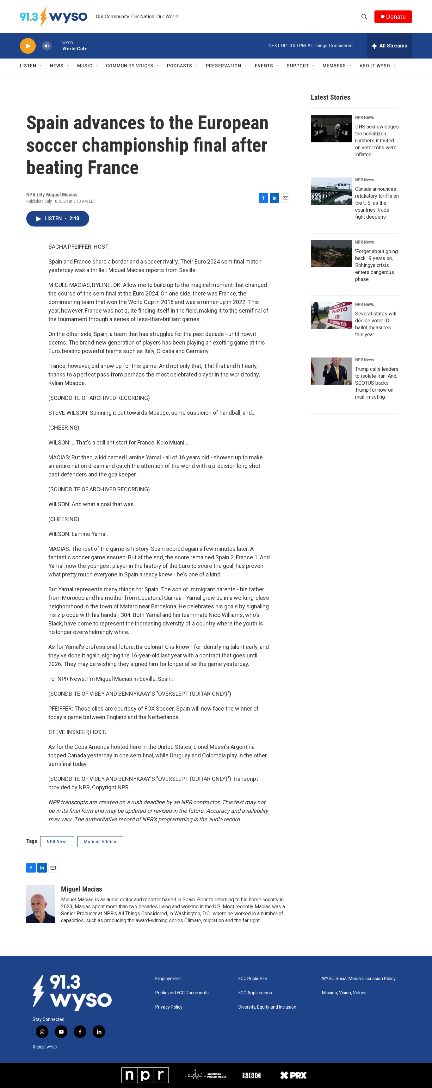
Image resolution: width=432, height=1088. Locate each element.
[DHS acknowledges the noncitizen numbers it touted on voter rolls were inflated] (331, 128)
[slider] (57, 45)
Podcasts (179, 65)
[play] (28, 46)
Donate (396, 16)
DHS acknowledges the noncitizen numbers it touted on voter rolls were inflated (377, 141)
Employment (168, 978)
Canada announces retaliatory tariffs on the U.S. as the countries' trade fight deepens (377, 203)
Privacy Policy (168, 1007)
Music (84, 65)
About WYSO (375, 65)
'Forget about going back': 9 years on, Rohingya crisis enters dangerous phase (376, 265)
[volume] (46, 46)
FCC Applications (255, 993)
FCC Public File (252, 978)
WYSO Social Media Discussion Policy (359, 978)
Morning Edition (100, 841)
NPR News (364, 117)
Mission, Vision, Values (344, 993)
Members (334, 65)
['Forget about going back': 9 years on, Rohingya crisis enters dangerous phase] (331, 253)
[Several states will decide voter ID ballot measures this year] (331, 315)
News (57, 65)
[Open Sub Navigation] (41, 65)
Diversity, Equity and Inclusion (267, 1007)
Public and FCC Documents (182, 993)
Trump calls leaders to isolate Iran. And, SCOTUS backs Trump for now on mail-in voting (376, 383)
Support (298, 65)
